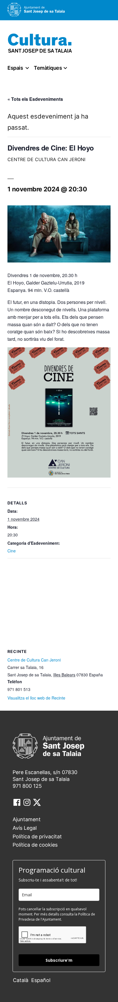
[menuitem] (22, 980)
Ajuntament (27, 819)
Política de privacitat (37, 836)
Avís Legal (25, 828)
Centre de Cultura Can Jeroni (34, 660)
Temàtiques (48, 68)
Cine (11, 551)
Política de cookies (35, 845)
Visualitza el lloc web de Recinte (36, 698)
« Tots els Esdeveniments (35, 99)
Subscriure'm (59, 960)
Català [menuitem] (20, 980)
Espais (15, 68)
